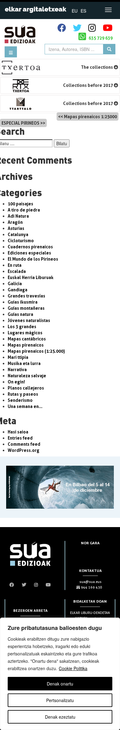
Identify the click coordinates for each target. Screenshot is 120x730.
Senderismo (20, 400)
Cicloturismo (21, 240)
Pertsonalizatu (60, 700)
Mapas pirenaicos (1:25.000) (36, 351)
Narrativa (17, 369)
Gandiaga (17, 289)
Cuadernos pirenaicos (30, 246)
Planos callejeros (26, 387)
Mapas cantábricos (27, 338)
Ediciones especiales (29, 252)
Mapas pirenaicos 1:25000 (90, 116)
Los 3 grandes (22, 326)
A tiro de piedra (24, 209)
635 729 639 (100, 38)
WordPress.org (23, 450)
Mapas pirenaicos (26, 345)
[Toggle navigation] (108, 10)
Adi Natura (18, 216)
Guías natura (20, 314)
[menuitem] (74, 10)
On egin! (16, 381)
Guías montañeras (26, 308)
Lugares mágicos (25, 332)
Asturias (16, 228)
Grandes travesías (26, 295)
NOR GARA (90, 543)
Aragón (15, 222)
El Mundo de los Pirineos (33, 259)
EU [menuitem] (75, 11)
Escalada (17, 271)
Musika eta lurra (24, 363)
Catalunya (18, 234)
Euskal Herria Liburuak (31, 277)
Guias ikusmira (23, 302)
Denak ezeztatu (60, 717)
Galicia (15, 283)
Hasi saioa (18, 431)
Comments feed (24, 444)
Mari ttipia (18, 357)
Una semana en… (25, 406)
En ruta (15, 265)
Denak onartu (60, 684)
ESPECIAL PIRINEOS (20, 123)
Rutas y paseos (23, 394)
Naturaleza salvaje (27, 375)
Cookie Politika (73, 668)
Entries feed (20, 438)
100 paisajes (20, 203)
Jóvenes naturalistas (29, 320)
